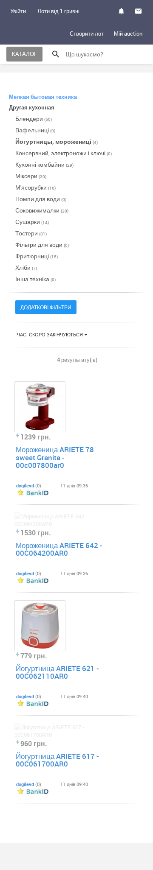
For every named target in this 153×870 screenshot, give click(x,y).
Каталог (24, 54)
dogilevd (25, 485)
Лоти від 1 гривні (58, 11)
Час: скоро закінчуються (50, 334)
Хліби (26, 267)
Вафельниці (35, 130)
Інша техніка (35, 279)
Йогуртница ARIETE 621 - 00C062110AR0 (57, 672)
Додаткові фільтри (45, 307)
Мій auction (128, 33)
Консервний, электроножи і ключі (63, 153)
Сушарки (32, 222)
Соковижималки (41, 210)
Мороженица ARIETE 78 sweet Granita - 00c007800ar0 (55, 457)
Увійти (18, 11)
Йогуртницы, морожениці (56, 141)
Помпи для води (40, 199)
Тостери (31, 233)
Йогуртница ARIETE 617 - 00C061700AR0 (57, 760)
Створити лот (87, 33)
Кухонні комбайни (44, 164)
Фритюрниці (36, 256)
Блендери (33, 119)
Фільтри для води (42, 245)
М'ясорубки (35, 187)
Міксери (30, 176)
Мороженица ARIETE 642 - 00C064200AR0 (59, 549)
